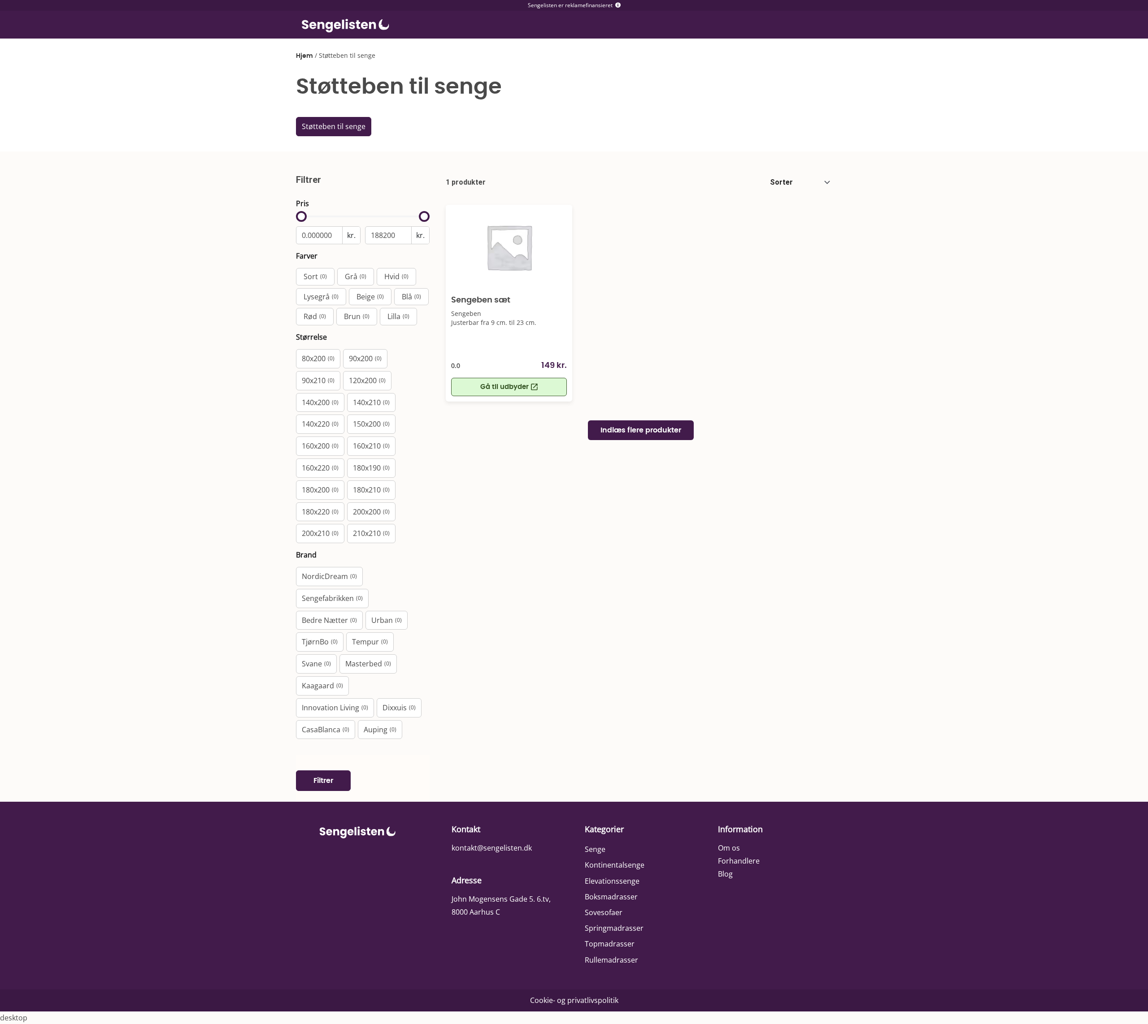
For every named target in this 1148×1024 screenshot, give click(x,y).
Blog (725, 874)
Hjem (304, 56)
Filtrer (323, 780)
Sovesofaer (603, 912)
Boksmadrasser (611, 897)
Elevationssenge (612, 881)
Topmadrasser (610, 944)
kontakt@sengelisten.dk (492, 848)
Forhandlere (739, 861)
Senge (595, 849)
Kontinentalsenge (614, 865)
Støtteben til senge (333, 126)
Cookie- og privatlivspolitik (574, 1000)
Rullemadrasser (611, 960)
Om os (729, 848)
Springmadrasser (614, 928)
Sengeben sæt (480, 300)
